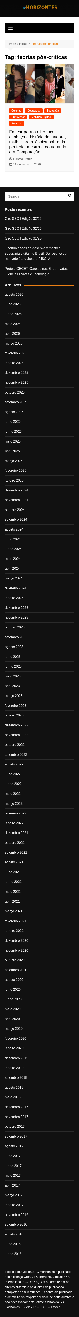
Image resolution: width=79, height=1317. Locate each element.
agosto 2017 (14, 1146)
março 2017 (14, 1195)
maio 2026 (13, 324)
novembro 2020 (16, 950)
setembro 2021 (16, 852)
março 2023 (14, 696)
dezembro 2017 (16, 1107)
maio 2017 (13, 1175)
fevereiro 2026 (15, 353)
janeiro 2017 (14, 1205)
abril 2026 (12, 333)
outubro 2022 (15, 745)
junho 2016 (13, 1254)
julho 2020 (13, 989)
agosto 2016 (14, 1234)
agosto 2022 (14, 764)
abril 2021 (12, 901)
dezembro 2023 (16, 608)
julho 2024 (13, 539)
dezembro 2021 (16, 833)
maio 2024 (13, 559)
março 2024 (14, 578)
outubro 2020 (15, 960)
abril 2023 (12, 686)
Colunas (16, 110)
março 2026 (14, 343)
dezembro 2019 (16, 1058)
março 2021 (14, 911)
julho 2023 (13, 656)
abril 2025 (12, 451)
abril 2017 (12, 1185)
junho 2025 (13, 431)
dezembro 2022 (16, 725)
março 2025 (14, 461)
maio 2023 (13, 676)
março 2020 (14, 1028)
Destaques (33, 110)
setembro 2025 (16, 402)
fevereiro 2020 (15, 1038)
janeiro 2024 (14, 598)
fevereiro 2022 (15, 813)
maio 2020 (13, 1009)
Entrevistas (18, 117)
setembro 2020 (16, 970)
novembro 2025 (16, 382)
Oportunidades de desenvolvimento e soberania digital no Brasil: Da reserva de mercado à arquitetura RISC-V (36, 253)
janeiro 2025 (14, 480)
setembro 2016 (16, 1224)
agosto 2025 (14, 412)
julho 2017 (13, 1156)
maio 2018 (13, 1097)
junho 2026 (13, 314)
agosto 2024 (14, 529)
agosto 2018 (14, 1087)
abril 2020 (12, 1019)
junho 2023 (13, 666)
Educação (53, 110)
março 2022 (14, 803)
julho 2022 (13, 774)
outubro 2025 (15, 392)
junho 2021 (13, 882)
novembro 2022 (16, 735)
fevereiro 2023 (15, 705)
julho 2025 (13, 421)
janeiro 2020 (14, 1048)
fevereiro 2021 (15, 921)
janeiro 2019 (14, 1068)
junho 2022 (13, 784)
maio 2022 (13, 793)
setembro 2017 (16, 1136)
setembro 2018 (16, 1077)
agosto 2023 (14, 647)
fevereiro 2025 (15, 470)
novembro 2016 (16, 1215)
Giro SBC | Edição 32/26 (23, 228)
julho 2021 (13, 872)
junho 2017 (13, 1166)
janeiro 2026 (14, 363)
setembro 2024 (16, 519)
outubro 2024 (15, 510)
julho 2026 (13, 304)
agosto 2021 (14, 862)
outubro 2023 (15, 627)
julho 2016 (13, 1244)
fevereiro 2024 (15, 588)
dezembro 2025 (16, 372)
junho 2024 (13, 549)
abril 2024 (12, 568)
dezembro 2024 (16, 490)
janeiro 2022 (14, 823)
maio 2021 (13, 891)
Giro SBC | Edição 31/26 (23, 238)
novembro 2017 (16, 1117)
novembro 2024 (16, 500)
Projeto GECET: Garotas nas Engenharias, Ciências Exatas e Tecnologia (36, 271)
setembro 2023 (16, 637)
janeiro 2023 (14, 715)
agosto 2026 (14, 294)
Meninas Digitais (41, 117)
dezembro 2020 (16, 940)
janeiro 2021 (14, 930)
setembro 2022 (16, 754)
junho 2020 (13, 999)
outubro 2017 (15, 1126)
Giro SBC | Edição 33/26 (23, 218)
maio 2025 (13, 441)
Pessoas (16, 123)
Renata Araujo (22, 159)
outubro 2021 (15, 842)
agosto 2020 (14, 979)
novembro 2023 (16, 617)
